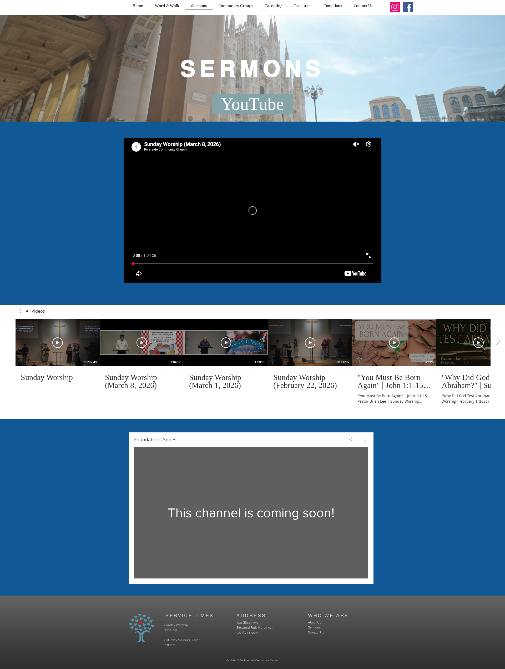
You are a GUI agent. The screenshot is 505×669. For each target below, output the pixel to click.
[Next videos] (498, 341)
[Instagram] (395, 7)
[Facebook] (408, 7)
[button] (32, 311)
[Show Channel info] (363, 439)
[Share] (351, 439)
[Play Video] (57, 342)
